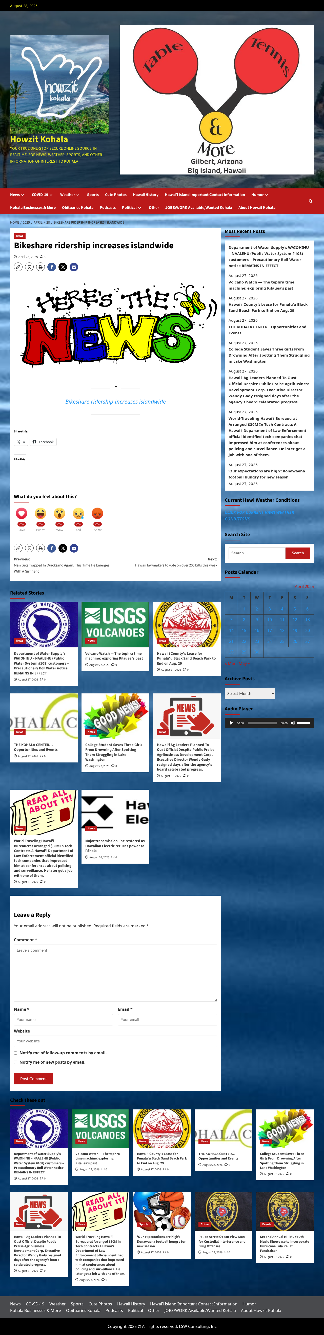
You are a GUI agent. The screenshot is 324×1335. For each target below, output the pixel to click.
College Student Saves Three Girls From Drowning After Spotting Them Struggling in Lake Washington (113, 752)
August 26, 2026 (99, 857)
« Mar (230, 663)
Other (154, 207)
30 (257, 652)
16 (257, 630)
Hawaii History (145, 195)
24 (269, 641)
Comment (25, 940)
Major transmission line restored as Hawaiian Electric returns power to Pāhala (115, 845)
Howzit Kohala (39, 139)
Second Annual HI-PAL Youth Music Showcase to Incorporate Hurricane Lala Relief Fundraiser (284, 1243)
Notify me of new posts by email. (52, 1062)
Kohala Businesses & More (33, 207)
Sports (93, 195)
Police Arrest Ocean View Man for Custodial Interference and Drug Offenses (222, 1241)
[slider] (304, 722)
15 (244, 630)
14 (231, 630)
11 (282, 620)
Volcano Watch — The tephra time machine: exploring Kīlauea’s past (114, 656)
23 (257, 641)
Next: (176, 562)
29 (244, 652)
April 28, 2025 (28, 257)
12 (295, 620)
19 (295, 630)
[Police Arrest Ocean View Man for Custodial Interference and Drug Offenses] (223, 1211)
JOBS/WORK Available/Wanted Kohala (198, 207)
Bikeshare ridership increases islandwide (115, 401)
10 (269, 620)
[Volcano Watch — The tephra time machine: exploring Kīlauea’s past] (115, 624)
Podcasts (108, 207)
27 (307, 641)
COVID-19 (40, 195)
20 (307, 630)
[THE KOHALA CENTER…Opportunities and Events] (44, 715)
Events (266, 1224)
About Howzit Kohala (256, 207)
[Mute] (293, 723)
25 (282, 641)
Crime (205, 1224)
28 (231, 652)
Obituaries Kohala (77, 207)
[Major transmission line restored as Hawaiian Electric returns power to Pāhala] (115, 812)
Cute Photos (116, 195)
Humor (257, 195)
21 (231, 641)
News (15, 195)
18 (282, 630)
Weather (67, 195)
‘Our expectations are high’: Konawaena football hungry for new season (267, 473)
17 (269, 630)
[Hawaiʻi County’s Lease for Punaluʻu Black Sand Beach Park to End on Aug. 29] (187, 624)
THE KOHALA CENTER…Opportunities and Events (36, 747)
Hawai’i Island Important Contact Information (205, 195)
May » (244, 663)
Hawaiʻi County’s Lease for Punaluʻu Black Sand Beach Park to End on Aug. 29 (186, 658)
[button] (311, 201)
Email (125, 1009)
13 (307, 620)
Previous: (61, 565)
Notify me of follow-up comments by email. (63, 1053)
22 (244, 641)
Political (129, 207)
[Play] (231, 723)
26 (295, 641)
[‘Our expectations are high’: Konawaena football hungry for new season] (162, 1211)
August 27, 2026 (28, 679)
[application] (269, 723)
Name (21, 1009)
